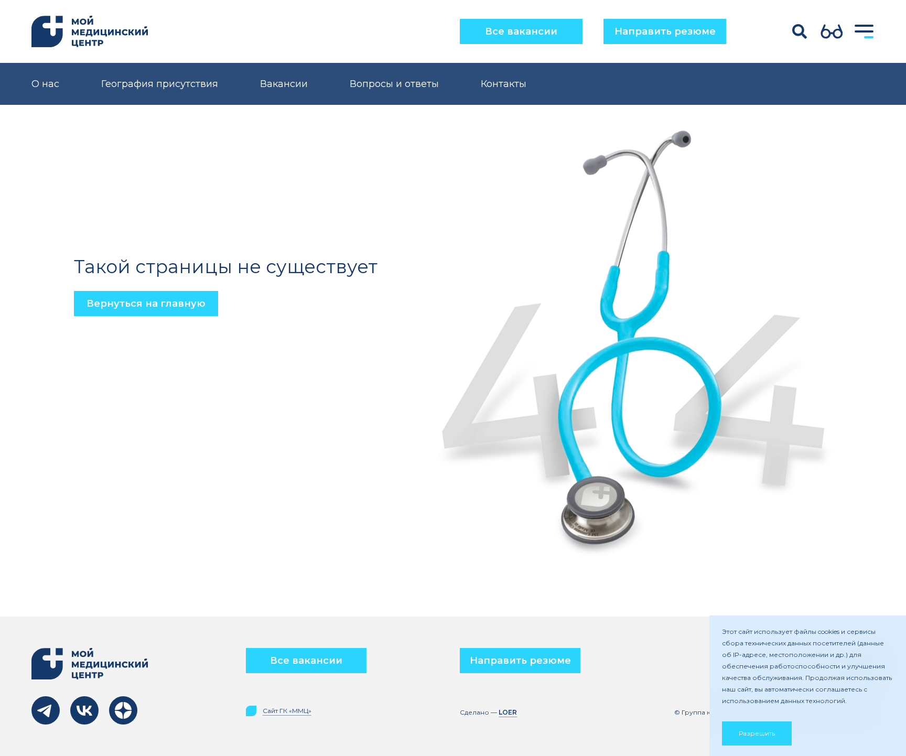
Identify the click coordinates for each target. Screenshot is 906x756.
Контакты (503, 84)
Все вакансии (521, 31)
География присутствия (159, 84)
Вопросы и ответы (394, 84)
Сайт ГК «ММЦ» (287, 711)
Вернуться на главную (146, 303)
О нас (45, 84)
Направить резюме (665, 31)
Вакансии (284, 84)
